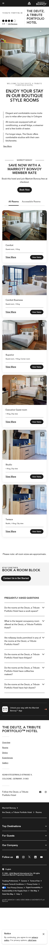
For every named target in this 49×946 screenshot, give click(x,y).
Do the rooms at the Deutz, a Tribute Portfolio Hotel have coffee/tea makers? (22, 671)
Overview (6, 742)
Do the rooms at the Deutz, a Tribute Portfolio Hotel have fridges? (22, 656)
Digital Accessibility (33, 887)
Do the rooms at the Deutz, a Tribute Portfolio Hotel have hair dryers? (22, 686)
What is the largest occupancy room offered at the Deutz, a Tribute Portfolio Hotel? (23, 624)
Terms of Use (35, 881)
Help (18, 894)
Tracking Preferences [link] (10, 881)
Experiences (7, 758)
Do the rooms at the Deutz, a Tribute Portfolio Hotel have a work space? (22, 609)
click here (32, 940)
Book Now (24, 189)
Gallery (5, 763)
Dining (5, 753)
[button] (29, 3)
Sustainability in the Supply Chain (14, 891)
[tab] (14, 201)
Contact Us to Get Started (16, 578)
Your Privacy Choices (14, 888)
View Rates (36, 257)
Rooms (5, 747)
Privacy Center (32, 884)
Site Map (33, 891)
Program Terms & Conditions (13, 884)
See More (7, 146)
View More (11, 257)
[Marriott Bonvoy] (40, 3)
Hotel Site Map (7, 894)
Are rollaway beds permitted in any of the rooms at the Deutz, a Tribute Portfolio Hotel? (22, 641)
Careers (24, 881)
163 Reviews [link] (12, 24)
